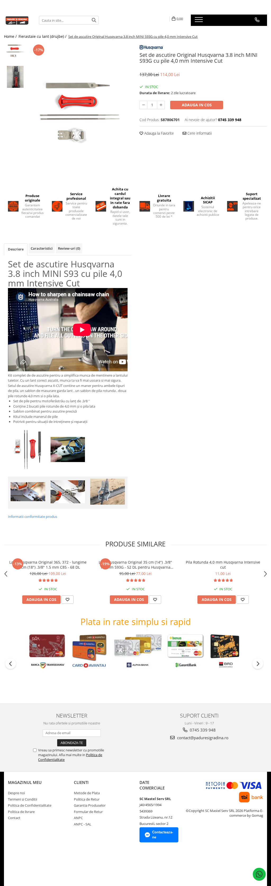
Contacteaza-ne (162, 834)
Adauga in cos (197, 104)
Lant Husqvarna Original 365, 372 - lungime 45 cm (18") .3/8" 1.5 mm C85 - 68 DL (48, 565)
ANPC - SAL (82, 824)
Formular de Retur (88, 811)
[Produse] (199, 21)
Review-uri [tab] (69, 248)
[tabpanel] (80, 111)
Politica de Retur (87, 799)
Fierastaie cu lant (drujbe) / (43, 36)
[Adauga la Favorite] (67, 599)
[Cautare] (94, 20)
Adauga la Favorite (158, 133)
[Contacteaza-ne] (257, 20)
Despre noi (16, 793)
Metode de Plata (87, 793)
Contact (14, 817)
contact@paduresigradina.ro (202, 737)
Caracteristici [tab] (42, 248)
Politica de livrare (21, 811)
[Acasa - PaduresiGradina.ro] (17, 20)
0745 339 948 (202, 730)
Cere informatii (199, 133)
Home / (11, 36)
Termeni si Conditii (22, 799)
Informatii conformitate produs (32, 516)
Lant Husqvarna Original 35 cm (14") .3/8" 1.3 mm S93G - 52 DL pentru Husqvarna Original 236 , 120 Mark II (135, 565)
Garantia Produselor (90, 805)
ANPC (78, 817)
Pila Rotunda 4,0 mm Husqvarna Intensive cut (223, 565)
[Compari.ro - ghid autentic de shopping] (26, 865)
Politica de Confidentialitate (29, 805)
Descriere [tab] (16, 249)
